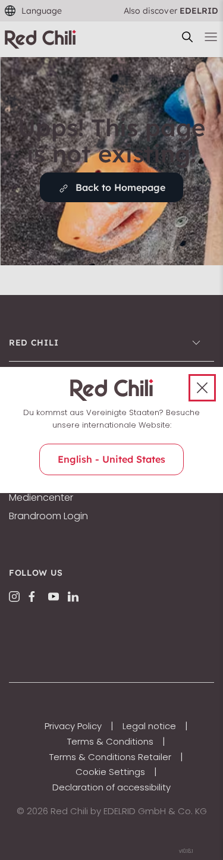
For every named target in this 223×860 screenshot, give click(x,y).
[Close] (202, 388)
